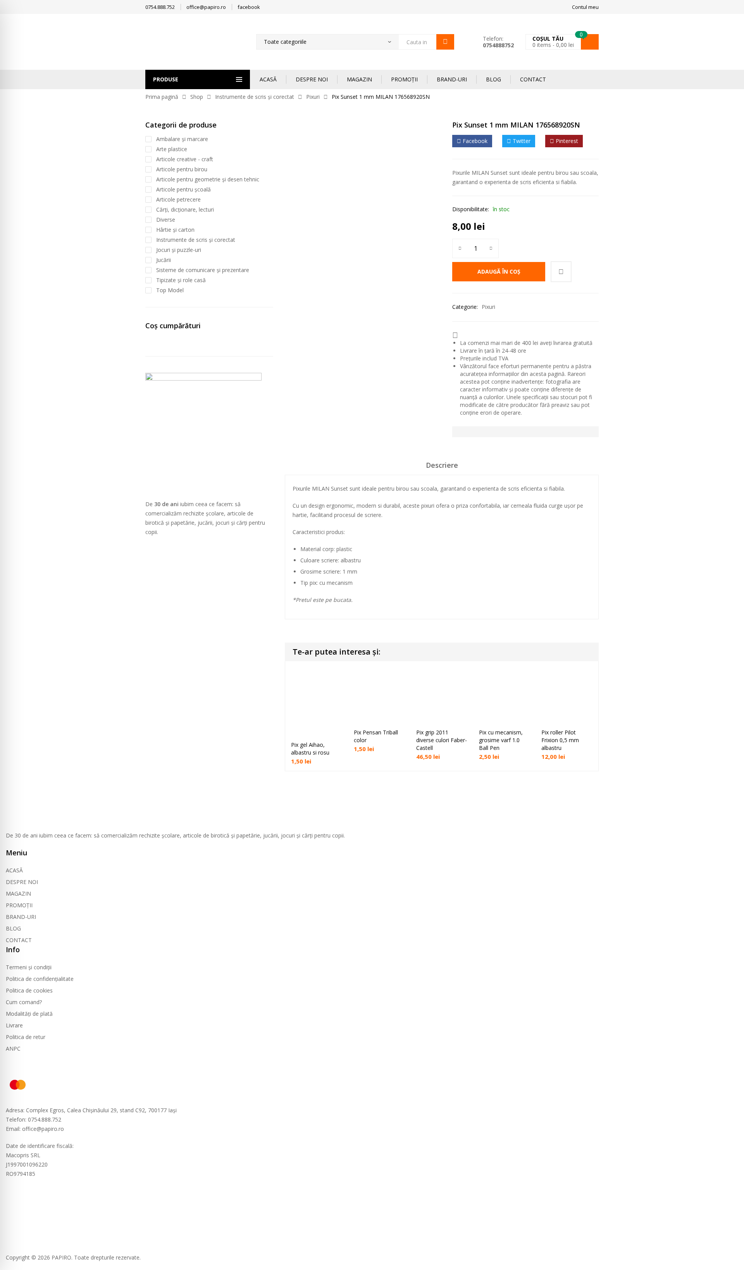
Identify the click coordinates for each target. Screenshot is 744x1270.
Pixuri (313, 96)
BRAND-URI (452, 79)
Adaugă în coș (498, 271)
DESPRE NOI (312, 79)
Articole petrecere (178, 199)
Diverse (165, 219)
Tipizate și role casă (181, 280)
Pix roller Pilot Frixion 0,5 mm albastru (560, 740)
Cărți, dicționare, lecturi (185, 209)
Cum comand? (24, 1002)
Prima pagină (161, 96)
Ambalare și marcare (182, 139)
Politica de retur (25, 1037)
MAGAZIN (359, 79)
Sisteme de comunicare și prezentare (202, 270)
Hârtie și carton (175, 229)
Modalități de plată (29, 1013)
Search (445, 42)
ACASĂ (268, 79)
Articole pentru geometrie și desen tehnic (207, 179)
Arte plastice (171, 149)
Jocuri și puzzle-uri (178, 249)
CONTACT (533, 79)
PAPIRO (61, 1257)
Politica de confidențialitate (40, 978)
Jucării (163, 260)
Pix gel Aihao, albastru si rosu (310, 748)
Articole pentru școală (183, 189)
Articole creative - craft (184, 159)
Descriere (442, 465)
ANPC (13, 1048)
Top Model (170, 290)
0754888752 (498, 45)
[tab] (442, 467)
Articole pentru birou (181, 169)
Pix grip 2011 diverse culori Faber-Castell (441, 740)
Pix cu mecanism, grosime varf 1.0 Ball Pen (501, 740)
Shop (196, 96)
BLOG (493, 79)
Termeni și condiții (29, 967)
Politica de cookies (29, 990)
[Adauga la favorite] (561, 271)
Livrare (14, 1025)
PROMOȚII (404, 79)
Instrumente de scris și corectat (254, 96)
